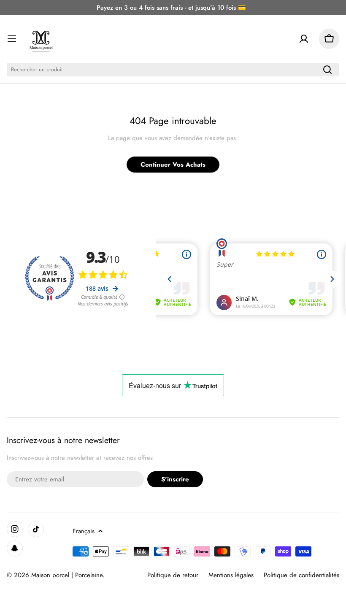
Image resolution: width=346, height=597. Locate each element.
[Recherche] (327, 70)
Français (84, 531)
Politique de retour (172, 575)
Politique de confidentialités (301, 575)
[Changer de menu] (12, 39)
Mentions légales (231, 575)
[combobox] (173, 69)
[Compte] (304, 39)
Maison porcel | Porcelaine (67, 575)
